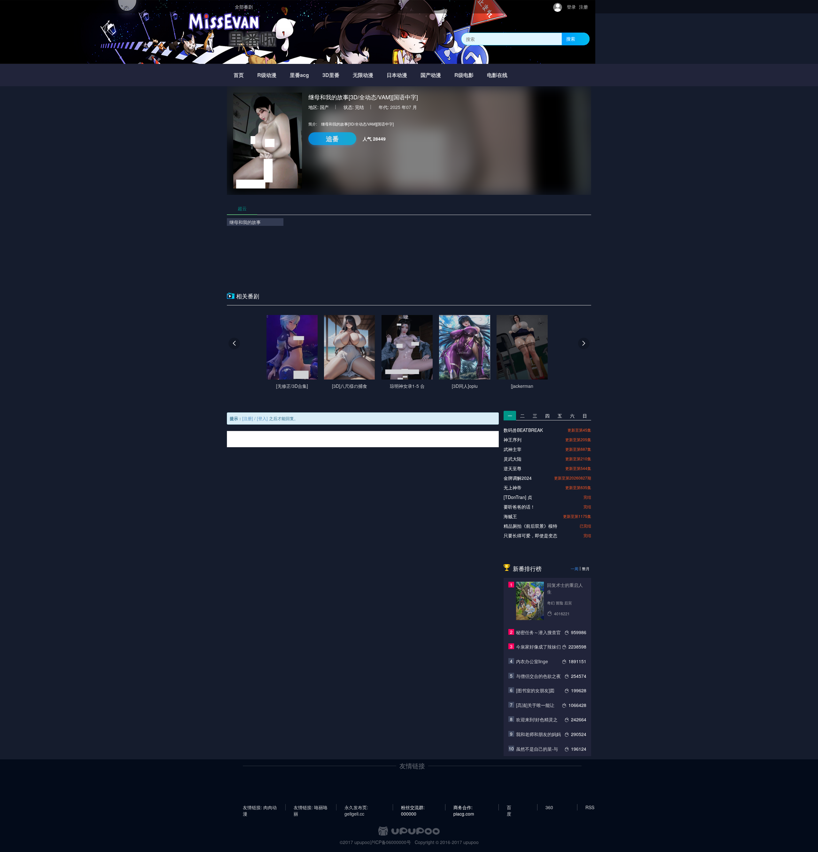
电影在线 (497, 75)
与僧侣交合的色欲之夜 (538, 676)
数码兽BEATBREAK (523, 430)
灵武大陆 (512, 459)
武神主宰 (512, 449)
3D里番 (330, 75)
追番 (332, 138)
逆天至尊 (512, 468)
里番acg (299, 75)
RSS (589, 807)
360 (549, 807)
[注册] (247, 418)
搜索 (570, 38)
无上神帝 (512, 487)
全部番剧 (244, 7)
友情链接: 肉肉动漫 (260, 807)
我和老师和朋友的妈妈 (538, 734)
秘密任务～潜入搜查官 (538, 632)
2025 (395, 107)
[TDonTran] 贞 (518, 497)
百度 (509, 807)
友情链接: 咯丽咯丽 (311, 807)
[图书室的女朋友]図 (535, 690)
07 (408, 107)
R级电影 (464, 75)
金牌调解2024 (518, 478)
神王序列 (512, 439)
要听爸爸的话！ (519, 506)
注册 (583, 7)
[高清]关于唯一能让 (535, 705)
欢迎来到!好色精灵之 (537, 719)
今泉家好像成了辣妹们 (538, 646)
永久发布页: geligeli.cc (356, 807)
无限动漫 (363, 75)
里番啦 (252, 38)
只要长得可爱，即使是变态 (530, 535)
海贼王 (510, 516)
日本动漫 (397, 75)
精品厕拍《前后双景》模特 (530, 526)
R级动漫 (266, 75)
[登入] (262, 418)
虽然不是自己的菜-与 (537, 749)
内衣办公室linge (532, 661)
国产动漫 (431, 75)
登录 (571, 7)
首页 (239, 75)
